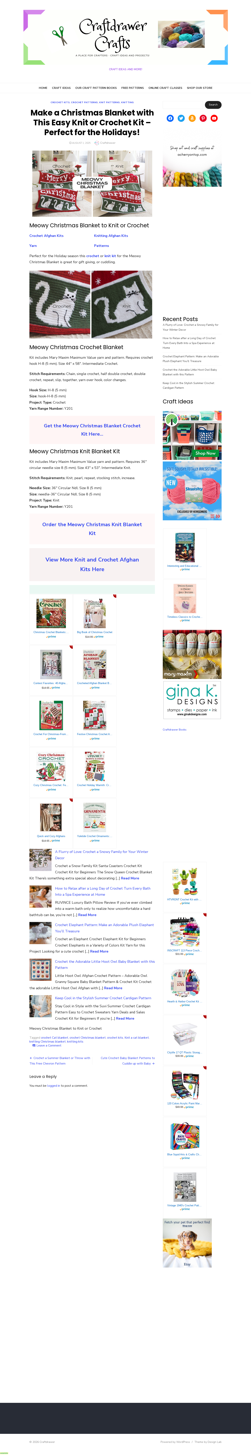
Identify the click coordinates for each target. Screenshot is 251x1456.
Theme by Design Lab (208, 1442)
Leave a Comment (48, 1045)
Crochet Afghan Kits (46, 235)
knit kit (110, 256)
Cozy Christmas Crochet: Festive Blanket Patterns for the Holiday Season (51, 785)
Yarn (33, 245)
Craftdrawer (107, 143)
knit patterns (109, 102)
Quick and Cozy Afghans (51, 836)
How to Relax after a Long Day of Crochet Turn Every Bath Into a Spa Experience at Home (189, 343)
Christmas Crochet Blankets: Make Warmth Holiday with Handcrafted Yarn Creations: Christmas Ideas (51, 632)
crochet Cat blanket (54, 1038)
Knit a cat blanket (137, 1038)
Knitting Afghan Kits (111, 235)
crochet (93, 256)
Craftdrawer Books (174, 730)
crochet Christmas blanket (88, 1038)
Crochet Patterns (84, 102)
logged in (53, 1086)
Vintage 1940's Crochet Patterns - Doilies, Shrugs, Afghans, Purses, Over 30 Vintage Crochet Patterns (185, 1205)
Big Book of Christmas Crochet (94, 632)
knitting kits (75, 1041)
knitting (127, 102)
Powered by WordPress (175, 1442)
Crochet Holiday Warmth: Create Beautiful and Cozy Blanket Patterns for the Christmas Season (94, 785)
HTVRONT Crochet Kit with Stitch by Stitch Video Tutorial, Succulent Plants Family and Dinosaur (185, 899)
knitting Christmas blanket (47, 1041)
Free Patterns (132, 88)
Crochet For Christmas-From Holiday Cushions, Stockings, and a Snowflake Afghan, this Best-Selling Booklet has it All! (51, 734)
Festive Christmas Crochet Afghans (94, 734)
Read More (130, 878)
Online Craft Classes (165, 88)
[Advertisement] (192, 251)
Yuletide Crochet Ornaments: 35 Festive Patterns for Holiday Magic (94, 836)
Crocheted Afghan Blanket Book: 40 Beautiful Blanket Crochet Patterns (94, 683)
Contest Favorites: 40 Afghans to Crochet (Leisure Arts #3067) (51, 683)
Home (43, 88)
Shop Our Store (199, 88)
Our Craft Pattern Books (96, 88)
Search (213, 104)
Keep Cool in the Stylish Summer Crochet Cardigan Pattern (103, 998)
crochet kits (60, 102)
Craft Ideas (61, 88)
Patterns (101, 245)
